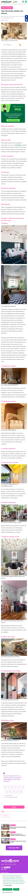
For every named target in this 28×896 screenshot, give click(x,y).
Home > (4, 7)
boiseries (18, 145)
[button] (7, 892)
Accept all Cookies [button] (7, 889)
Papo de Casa (4, 872)
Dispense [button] (16, 889)
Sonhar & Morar (6, 1)
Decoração (9, 7)
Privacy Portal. (8, 885)
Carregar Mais (14, 848)
